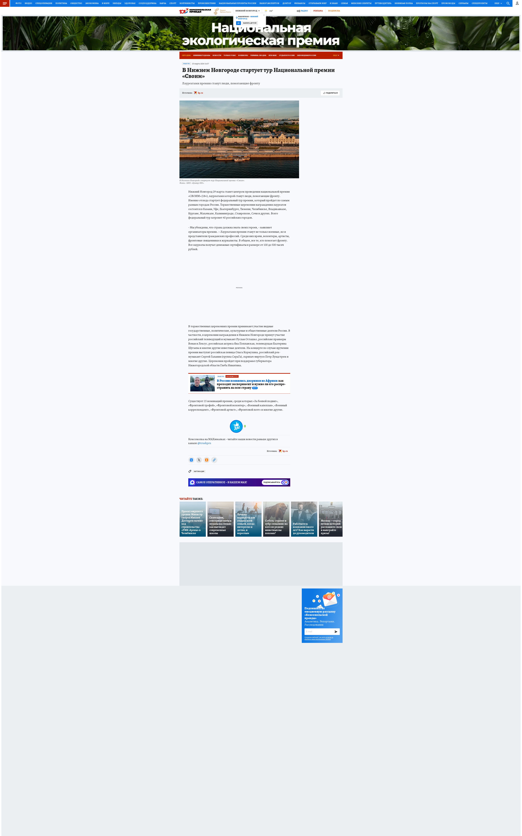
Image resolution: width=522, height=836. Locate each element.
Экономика (92, 3)
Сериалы (463, 3)
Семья (344, 3)
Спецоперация (43, 3)
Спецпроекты (479, 3)
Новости (217, 55)
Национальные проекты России (237, 3)
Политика (61, 3)
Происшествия (207, 3)
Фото (18, 3)
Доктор (286, 3)
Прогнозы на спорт (427, 3)
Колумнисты (187, 3)
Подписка (334, 10)
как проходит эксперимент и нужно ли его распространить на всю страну (251, 384)
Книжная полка (404, 3)
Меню (5, 3)
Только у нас (230, 55)
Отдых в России (287, 55)
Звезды (117, 3)
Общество (76, 3)
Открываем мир (318, 3)
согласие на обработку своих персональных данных (318, 638)
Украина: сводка (258, 55)
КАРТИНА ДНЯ (199, 471)
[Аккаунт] (517, 3)
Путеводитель (383, 3)
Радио (304, 11)
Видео (28, 3)
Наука (163, 3)
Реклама (318, 10)
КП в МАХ (272, 55)
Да (238, 23)
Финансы (299, 3)
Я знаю (334, 3)
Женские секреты (361, 3)
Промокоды (448, 3)
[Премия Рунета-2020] (221, 11)
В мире (105, 3)
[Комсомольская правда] (195, 11)
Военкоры (243, 55)
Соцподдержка (147, 3)
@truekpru (204, 443)
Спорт (172, 3)
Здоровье (130, 3)
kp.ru (200, 92)
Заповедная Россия (306, 55)
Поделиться (332, 93)
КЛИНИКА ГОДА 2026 (201, 55)
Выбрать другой (249, 23)
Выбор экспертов (269, 3)
